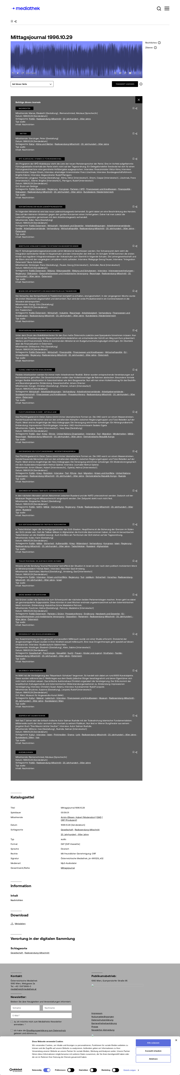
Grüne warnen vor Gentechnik (32, 595)
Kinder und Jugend (92, 653)
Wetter (23, 134)
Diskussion (21, 192)
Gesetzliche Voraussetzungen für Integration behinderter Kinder (48, 246)
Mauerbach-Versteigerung (31, 671)
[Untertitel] (130, 73)
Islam (117, 543)
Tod (98, 434)
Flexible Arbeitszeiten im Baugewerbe (35, 370)
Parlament (83, 616)
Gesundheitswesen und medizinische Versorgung (63, 273)
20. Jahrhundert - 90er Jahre (77, 119)
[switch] (70, 1070)
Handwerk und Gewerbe (72, 225)
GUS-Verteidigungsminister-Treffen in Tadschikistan (42, 524)
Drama (71, 734)
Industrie (64, 313)
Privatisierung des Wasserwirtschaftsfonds (39, 330)
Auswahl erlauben (153, 1051)
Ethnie (52, 434)
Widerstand (82, 543)
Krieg (44, 434)
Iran (38, 737)
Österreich (21, 231)
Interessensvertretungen (121, 270)
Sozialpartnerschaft (25, 394)
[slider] (76, 76)
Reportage (95, 273)
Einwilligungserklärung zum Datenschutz (46, 1030)
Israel (59, 580)
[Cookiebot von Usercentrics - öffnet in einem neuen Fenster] (16, 1070)
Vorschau (111, 577)
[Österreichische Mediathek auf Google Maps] (117, 996)
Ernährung (89, 613)
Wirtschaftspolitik (69, 228)
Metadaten (20, 923)
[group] (32, 84)
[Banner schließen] (176, 1040)
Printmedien (60, 734)
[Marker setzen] (125, 73)
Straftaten (108, 653)
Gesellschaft (35, 653)
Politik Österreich (37, 189)
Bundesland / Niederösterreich (99, 192)
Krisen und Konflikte (104, 473)
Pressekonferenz (76, 394)
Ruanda (122, 476)
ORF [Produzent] (69, 820)
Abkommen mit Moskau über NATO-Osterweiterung (41, 491)
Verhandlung (53, 228)
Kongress (64, 189)
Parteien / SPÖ (77, 189)
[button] (158, 8)
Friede (80, 507)
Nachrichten (24, 108)
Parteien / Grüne (56, 613)
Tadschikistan (78, 546)
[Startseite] (25, 8)
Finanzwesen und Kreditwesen (101, 189)
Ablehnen (153, 1059)
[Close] (139, 99)
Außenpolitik (62, 543)
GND (99, 817)
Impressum (96, 1013)
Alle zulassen (153, 1043)
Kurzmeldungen (26, 752)
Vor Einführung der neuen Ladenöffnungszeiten (40, 207)
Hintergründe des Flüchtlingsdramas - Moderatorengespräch (47, 451)
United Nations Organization (70, 434)
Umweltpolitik (22, 355)
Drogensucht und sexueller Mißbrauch (37, 634)
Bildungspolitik (63, 270)
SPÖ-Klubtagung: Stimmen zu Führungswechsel (40, 159)
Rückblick (48, 473)
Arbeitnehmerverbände (118, 225)
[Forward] (22, 73)
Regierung (53, 189)
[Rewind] (13, 73)
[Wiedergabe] (18, 73)
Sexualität (61, 653)
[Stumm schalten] (120, 73)
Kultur (32, 698)
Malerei (40, 698)
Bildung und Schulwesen (84, 270)
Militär (131, 434)
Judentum (50, 698)
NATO (39, 507)
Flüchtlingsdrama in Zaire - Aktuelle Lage (38, 412)
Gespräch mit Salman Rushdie (32, 716)
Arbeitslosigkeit (89, 313)
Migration (106, 434)
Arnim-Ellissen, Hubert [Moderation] (78, 817)
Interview (102, 270)
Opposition (71, 616)
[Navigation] (165, 8)
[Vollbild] (140, 73)
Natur (31, 144)
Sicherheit (49, 543)
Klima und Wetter (44, 144)
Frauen (78, 653)
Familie (19, 228)
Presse (94, 1026)
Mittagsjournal (68, 868)
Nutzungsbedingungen (102, 1016)
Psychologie (49, 653)
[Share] (115, 73)
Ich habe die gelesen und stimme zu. (40, 1032)
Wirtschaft (53, 225)
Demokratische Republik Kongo (99, 436)
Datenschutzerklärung (102, 1020)
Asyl (38, 434)
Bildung (51, 270)
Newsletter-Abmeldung (102, 1030)
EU (125, 352)
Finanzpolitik (124, 189)
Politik (32, 119)
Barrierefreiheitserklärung (104, 1023)
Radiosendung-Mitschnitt (48, 119)
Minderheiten (119, 434)
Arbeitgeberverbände (34, 228)
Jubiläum (90, 577)
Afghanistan (102, 546)
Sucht (70, 653)
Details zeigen (130, 1070)
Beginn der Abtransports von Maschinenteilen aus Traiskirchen (48, 291)
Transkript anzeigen (125, 84)
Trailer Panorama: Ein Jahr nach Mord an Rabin (40, 561)
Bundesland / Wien (54, 701)
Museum (103, 698)
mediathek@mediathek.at (23, 989)
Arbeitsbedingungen (95, 225)
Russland (27, 509)
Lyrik (78, 734)
